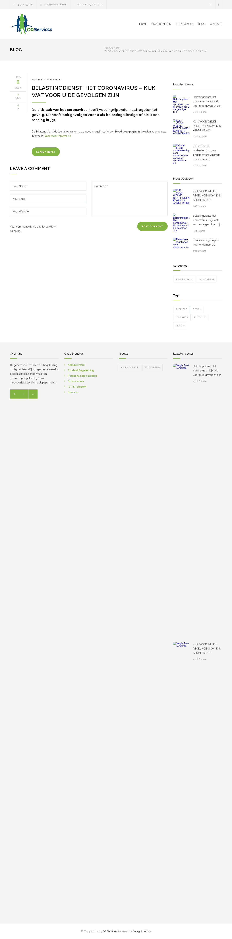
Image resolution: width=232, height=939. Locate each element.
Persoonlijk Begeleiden (82, 375)
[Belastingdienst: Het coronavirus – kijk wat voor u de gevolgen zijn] (181, 104)
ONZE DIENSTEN (161, 24)
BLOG (201, 24)
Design (197, 309)
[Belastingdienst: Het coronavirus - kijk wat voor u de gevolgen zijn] (181, 500)
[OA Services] (43, 24)
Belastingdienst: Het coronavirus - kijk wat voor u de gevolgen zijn (207, 370)
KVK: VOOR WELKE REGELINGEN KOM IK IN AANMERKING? (207, 126)
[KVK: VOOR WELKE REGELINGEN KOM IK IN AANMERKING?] (181, 127)
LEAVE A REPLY (45, 152)
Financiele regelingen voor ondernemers (205, 242)
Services (73, 392)
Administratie (54, 79)
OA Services (110, 931)
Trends (180, 325)
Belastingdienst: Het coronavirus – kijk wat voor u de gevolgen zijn (207, 101)
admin (39, 79)
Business (181, 309)
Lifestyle (200, 317)
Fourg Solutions (142, 931)
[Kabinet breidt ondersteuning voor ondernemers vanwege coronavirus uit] (181, 154)
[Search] (218, 4)
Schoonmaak (207, 279)
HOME (143, 24)
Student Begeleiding (81, 370)
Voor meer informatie (58, 135)
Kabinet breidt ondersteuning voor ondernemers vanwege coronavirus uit (206, 153)
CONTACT (216, 24)
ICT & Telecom (184, 24)
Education (181, 317)
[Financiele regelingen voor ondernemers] (181, 246)
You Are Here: (112, 47)
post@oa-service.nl (55, 4)
